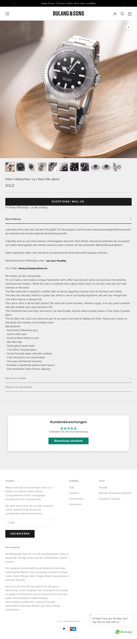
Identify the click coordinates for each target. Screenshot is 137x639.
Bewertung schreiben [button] (68, 440)
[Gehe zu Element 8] (85, 167)
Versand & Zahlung (109, 498)
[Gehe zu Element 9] (95, 167)
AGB (71, 487)
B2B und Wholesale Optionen (115, 493)
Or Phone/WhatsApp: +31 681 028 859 (26, 207)
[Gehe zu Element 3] (31, 167)
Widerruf (74, 493)
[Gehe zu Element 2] (20, 167)
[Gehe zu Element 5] (52, 167)
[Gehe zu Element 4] (42, 167)
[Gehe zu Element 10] (106, 167)
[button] (68, 219)
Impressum (75, 504)
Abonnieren (20, 533)
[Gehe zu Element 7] (74, 167)
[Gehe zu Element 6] (63, 167)
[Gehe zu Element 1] (10, 167)
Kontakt (103, 487)
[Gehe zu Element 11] (117, 167)
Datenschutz (76, 498)
